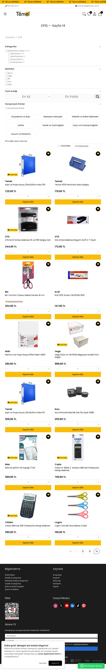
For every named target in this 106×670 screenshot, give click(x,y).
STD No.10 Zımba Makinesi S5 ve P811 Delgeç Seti (28, 240)
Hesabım (57, 583)
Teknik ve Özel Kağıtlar (53, 125)
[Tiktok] (78, 605)
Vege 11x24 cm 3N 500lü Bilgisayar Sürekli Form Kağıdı (77, 356)
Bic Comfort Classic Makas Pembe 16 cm (24, 295)
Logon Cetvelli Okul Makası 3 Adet (71, 525)
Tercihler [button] (43, 663)
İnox (57, 409)
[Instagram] (56, 605)
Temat (58, 181)
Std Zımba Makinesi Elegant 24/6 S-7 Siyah (75, 240)
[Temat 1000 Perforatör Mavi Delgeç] (78, 164)
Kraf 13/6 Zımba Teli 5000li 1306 (69, 295)
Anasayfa (10, 37)
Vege (58, 351)
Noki (7, 351)
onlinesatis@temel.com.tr (88, 6)
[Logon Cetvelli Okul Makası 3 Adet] (78, 505)
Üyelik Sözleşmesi (13, 583)
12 (83, 551)
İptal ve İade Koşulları (14, 586)
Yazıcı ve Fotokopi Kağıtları (85, 125)
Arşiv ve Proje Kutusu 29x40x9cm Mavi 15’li (25, 184)
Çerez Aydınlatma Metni (49, 654)
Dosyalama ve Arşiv (20, 116)
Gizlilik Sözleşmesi (13, 578)
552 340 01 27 (12, 6)
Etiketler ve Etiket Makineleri (85, 116)
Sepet (55, 586)
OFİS (20, 37)
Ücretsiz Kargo (13, 174)
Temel (8, 181)
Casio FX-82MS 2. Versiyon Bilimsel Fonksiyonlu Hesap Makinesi (77, 469)
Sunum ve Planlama (21, 134)
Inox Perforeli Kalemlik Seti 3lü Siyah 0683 (74, 412)
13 (90, 551)
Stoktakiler (66, 146)
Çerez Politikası (12, 589)
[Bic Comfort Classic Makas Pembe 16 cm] (28, 275)
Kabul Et (55, 663)
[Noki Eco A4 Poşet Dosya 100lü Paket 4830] (28, 334)
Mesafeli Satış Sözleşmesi (16, 580)
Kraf (57, 291)
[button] (5, 14)
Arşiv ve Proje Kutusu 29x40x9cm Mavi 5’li (25, 412)
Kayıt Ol (56, 578)
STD (7, 236)
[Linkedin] (73, 605)
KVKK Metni (10, 575)
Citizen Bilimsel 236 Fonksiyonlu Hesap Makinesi (27, 525)
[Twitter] (61, 605)
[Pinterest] (84, 605)
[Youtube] (67, 605)
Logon (58, 522)
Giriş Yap (57, 580)
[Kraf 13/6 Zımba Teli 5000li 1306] (78, 275)
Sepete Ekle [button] (28, 201)
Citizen (9, 522)
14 (97, 551)
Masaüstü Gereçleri (53, 116)
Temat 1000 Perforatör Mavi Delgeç (72, 184)
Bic (6, 291)
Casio (58, 464)
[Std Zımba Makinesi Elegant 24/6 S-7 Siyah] (78, 220)
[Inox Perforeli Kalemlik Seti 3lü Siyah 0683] (78, 392)
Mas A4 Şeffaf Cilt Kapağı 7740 (20, 467)
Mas (7, 464)
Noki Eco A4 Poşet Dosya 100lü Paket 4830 (25, 354)
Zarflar (21, 125)
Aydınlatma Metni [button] (80, 644)
